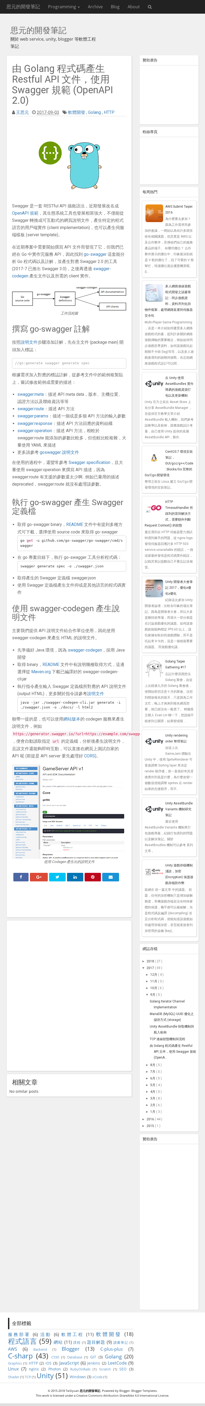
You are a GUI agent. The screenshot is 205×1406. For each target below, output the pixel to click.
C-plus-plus (111, 1349)
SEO (123, 1369)
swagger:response (34, 423)
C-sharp (20, 1356)
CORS (89, 755)
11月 (154, 981)
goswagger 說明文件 (59, 452)
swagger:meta (30, 394)
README (74, 524)
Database (74, 1357)
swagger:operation (34, 430)
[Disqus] (69, 995)
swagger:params (32, 416)
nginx (34, 1369)
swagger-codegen (85, 650)
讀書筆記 (120, 1342)
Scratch (105, 1369)
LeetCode (117, 1363)
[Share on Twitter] (57, 877)
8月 (153, 1065)
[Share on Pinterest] (93, 877)
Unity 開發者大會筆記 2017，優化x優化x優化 (179, 587)
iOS (48, 1363)
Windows (78, 1376)
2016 (151, 1119)
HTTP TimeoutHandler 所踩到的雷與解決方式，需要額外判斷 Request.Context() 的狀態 (169, 513)
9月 (153, 995)
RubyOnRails (80, 1369)
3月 (153, 1098)
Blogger (71, 1348)
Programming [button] (62, 7)
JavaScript (69, 1363)
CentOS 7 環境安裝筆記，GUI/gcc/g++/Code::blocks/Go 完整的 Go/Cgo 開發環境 (169, 463)
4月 (153, 1092)
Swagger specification (89, 462)
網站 (58, 1342)
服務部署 (19, 1334)
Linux (13, 1369)
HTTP (109, 112)
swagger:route (30, 408)
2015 (151, 1126)
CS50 (55, 1357)
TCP (28, 1376)
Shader (13, 1376)
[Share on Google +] (39, 877)
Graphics (15, 1363)
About (134, 7)
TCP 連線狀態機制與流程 (167, 1039)
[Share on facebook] (21, 877)
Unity (45, 1375)
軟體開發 (76, 112)
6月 (153, 1078)
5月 (153, 1085)
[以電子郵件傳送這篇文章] (110, 877)
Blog (115, 7)
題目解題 (96, 1342)
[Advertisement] (69, 901)
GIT (93, 1356)
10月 (154, 988)
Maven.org (41, 671)
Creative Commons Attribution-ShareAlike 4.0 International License (122, 1395)
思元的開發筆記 (23, 6)
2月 (153, 1105)
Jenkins (93, 1363)
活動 (46, 1334)
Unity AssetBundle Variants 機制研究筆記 (179, 809)
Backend (40, 1349)
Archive (95, 7)
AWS (12, 1349)
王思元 (22, 112)
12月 (154, 975)
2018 (151, 961)
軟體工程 (72, 1334)
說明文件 (29, 342)
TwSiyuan (72, 1391)
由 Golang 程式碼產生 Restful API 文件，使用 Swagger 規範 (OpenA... (173, 1051)
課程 (77, 1342)
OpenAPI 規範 (25, 213)
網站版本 (71, 719)
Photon (54, 1369)
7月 (153, 1072)
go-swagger (95, 254)
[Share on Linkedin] (75, 877)
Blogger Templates (144, 1391)
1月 (153, 1112)
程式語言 (22, 1341)
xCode (97, 1376)
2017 (151, 968)
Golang (94, 112)
